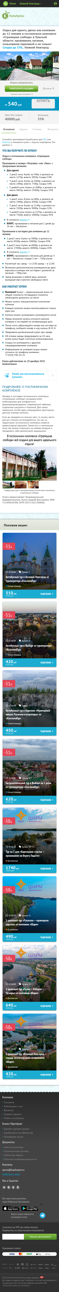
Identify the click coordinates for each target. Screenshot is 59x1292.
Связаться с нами (11, 1174)
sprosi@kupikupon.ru (13, 1169)
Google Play (29, 1208)
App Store (11, 1208)
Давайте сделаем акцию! (16, 1128)
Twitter (13, 1187)
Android (6, 142)
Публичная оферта (13, 1155)
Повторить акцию (21, 88)
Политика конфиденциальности (20, 1159)
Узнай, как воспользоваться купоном (28, 375)
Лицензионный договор (16, 1151)
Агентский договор (13, 1147)
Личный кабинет (55, 3)
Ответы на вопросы (14, 1118)
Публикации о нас (13, 1106)
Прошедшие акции (13, 1136)
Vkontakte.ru (8, 1187)
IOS (45, 139)
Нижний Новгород (29, 3)
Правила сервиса (12, 1114)
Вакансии (9, 1110)
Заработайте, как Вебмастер (18, 1132)
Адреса (23, 129)
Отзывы (36, 129)
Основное (9, 129)
